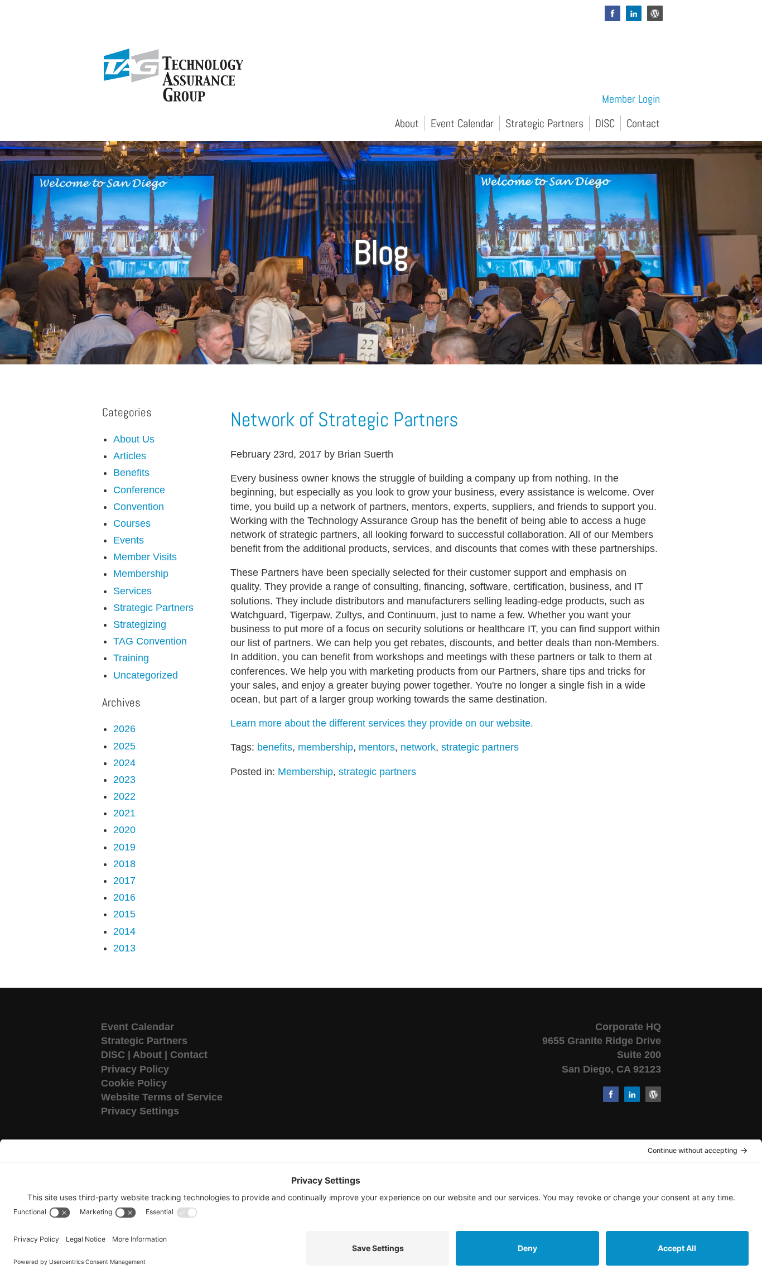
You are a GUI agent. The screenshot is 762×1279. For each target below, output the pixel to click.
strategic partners (480, 747)
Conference (139, 490)
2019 (124, 847)
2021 (124, 813)
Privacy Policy (135, 1069)
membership (325, 747)
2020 (124, 829)
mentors (377, 747)
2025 (124, 746)
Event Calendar (462, 123)
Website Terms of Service (162, 1097)
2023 (124, 779)
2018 (124, 863)
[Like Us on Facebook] (612, 13)
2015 (124, 914)
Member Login (631, 99)
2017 (124, 880)
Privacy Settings (140, 1111)
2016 (124, 897)
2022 (124, 796)
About (407, 123)
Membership (305, 771)
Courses (132, 523)
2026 (124, 728)
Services (132, 591)
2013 (124, 948)
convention (138, 506)
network (418, 747)
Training (131, 657)
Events (128, 540)
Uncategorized (145, 675)
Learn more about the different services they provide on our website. (381, 723)
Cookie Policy (134, 1083)
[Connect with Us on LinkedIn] (634, 13)
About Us (134, 439)
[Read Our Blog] (655, 13)
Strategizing (139, 624)
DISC (605, 123)
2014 (124, 931)
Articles (129, 455)
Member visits (145, 556)
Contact (643, 123)
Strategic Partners (544, 123)
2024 (124, 762)
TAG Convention (150, 641)
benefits (274, 747)
